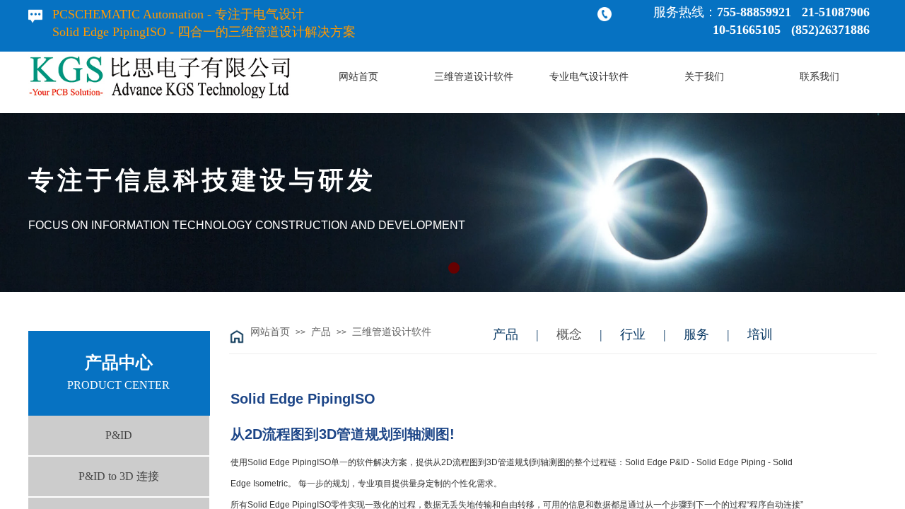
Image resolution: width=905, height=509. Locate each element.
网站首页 (270, 332)
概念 (569, 334)
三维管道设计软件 (391, 332)
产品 (321, 332)
